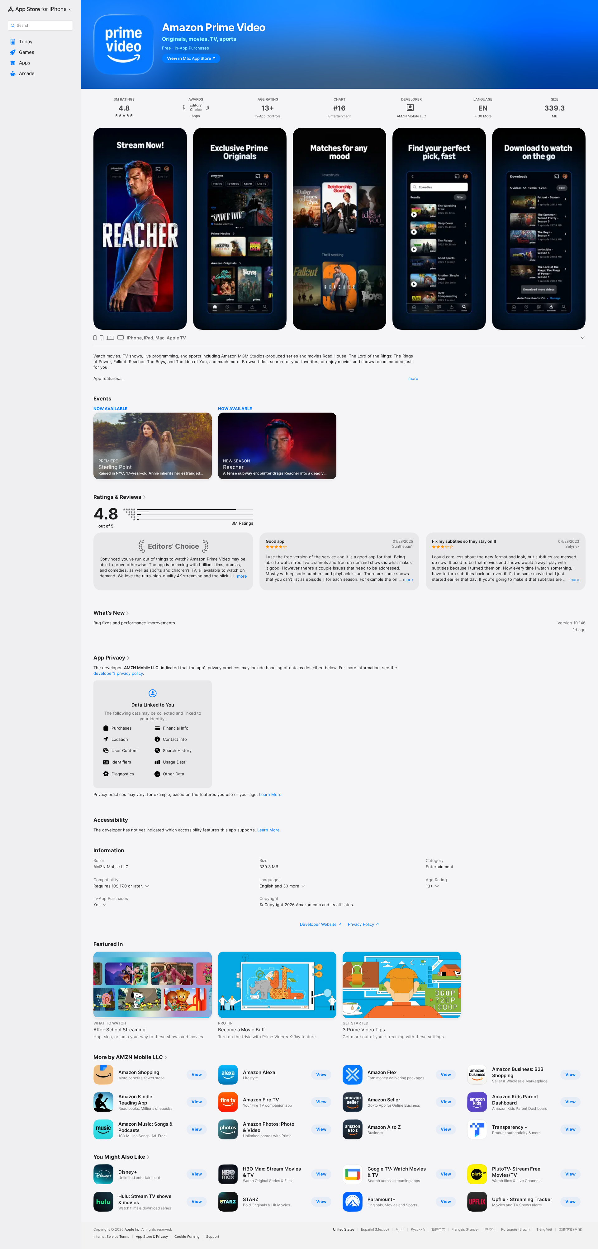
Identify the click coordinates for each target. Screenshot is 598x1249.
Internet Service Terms (111, 1236)
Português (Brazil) (515, 1229)
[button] (40, 41)
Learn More (270, 794)
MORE (242, 576)
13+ (429, 885)
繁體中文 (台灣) (570, 1229)
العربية (400, 1229)
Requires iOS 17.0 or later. (118, 885)
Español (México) (375, 1229)
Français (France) (465, 1229)
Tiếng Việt (544, 1229)
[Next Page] (591, 229)
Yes (97, 904)
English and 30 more (279, 885)
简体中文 (438, 1229)
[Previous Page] (87, 229)
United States (343, 1229)
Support (212, 1236)
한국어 (490, 1229)
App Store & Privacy (152, 1236)
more (413, 378)
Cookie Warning (187, 1236)
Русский (418, 1229)
